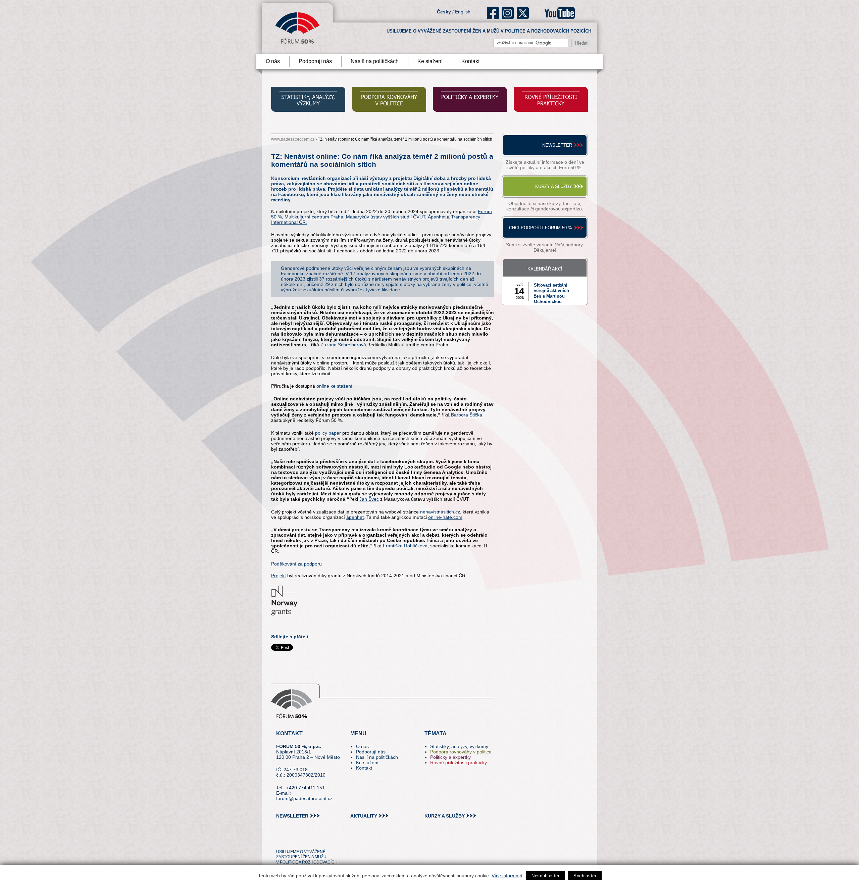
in (313, 839)
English (462, 11)
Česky (444, 11)
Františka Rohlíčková (405, 545)
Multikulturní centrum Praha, (315, 216)
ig (508, 13)
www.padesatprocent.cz (292, 139)
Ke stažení (430, 61)
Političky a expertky (450, 757)
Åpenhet (437, 216)
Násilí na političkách (375, 61)
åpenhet (355, 517)
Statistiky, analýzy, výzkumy (459, 746)
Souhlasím (584, 875)
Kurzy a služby (553, 186)
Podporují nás (315, 61)
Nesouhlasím (545, 875)
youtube (560, 13)
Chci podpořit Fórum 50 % (540, 227)
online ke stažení (334, 386)
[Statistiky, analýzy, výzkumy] (308, 100)
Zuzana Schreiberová (343, 344)
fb (493, 13)
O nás (273, 61)
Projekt (278, 575)
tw (280, 839)
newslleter (292, 816)
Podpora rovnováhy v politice (461, 751)
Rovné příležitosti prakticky (458, 762)
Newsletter (557, 145)
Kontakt (470, 61)
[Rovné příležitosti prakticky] (551, 100)
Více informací (507, 875)
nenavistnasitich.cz (440, 511)
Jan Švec (369, 499)
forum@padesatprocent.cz (304, 798)
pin (291, 839)
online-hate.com (445, 517)
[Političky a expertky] (470, 100)
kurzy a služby (444, 816)
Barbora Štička (466, 414)
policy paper (328, 433)
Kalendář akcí (544, 269)
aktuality (363, 816)
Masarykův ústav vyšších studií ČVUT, (386, 216)
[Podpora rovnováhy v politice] (389, 100)
